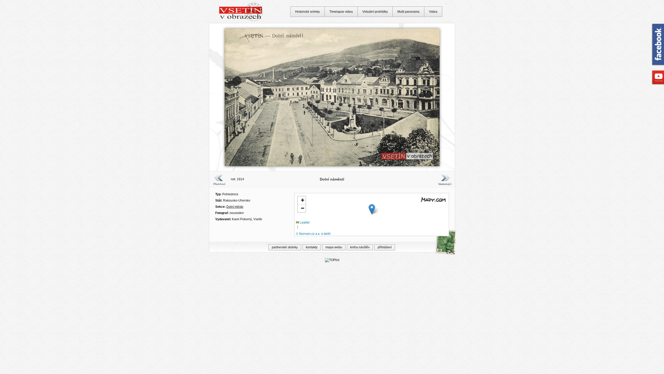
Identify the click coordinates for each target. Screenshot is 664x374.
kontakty (311, 247)
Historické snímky (307, 12)
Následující (444, 184)
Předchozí (219, 184)
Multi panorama (408, 12)
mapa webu (334, 247)
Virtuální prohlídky (375, 12)
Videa (433, 12)
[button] (372, 209)
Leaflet (304, 222)
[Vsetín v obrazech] (241, 20)
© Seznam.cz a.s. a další (313, 233)
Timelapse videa (341, 12)
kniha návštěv (360, 247)
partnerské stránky (285, 247)
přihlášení (385, 247)
